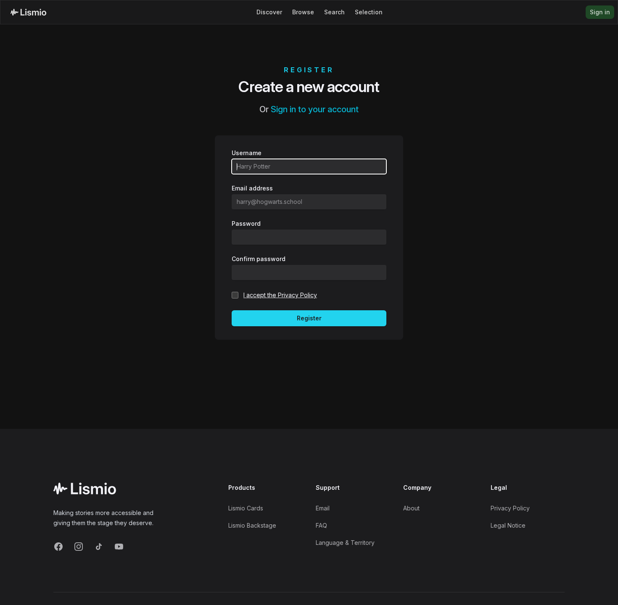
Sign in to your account (315, 109)
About (411, 508)
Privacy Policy (510, 508)
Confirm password (258, 258)
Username (246, 152)
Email (323, 508)
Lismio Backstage (252, 525)
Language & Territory (345, 542)
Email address (252, 188)
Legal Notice (508, 525)
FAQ (321, 525)
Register (309, 318)
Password (246, 223)
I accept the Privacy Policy (280, 295)
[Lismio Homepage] (28, 12)
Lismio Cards (245, 508)
